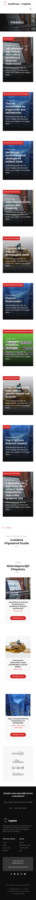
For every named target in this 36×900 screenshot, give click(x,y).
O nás (5, 842)
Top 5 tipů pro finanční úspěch (16, 441)
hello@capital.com (18, 863)
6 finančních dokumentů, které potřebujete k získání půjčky (18, 663)
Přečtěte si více (18, 618)
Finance (6, 39)
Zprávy (21, 842)
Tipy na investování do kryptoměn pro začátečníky (15, 108)
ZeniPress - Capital (19, 4)
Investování (14, 94)
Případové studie (16, 285)
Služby (5, 845)
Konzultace (6, 848)
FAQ (20, 851)
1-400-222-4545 (19, 808)
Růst (11, 39)
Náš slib (5, 851)
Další (10, 528)
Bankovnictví (8, 192)
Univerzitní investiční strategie (12, 345)
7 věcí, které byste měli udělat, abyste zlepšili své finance (17, 392)
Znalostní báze (24, 848)
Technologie (23, 94)
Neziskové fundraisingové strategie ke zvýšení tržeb (16, 157)
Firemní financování (14, 299)
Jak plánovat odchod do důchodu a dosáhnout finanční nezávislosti (14, 56)
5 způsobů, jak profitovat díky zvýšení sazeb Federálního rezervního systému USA (15, 490)
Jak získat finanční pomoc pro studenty (18, 205)
